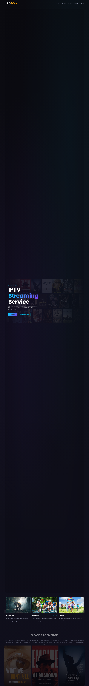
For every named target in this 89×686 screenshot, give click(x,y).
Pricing (70, 3)
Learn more (12, 314)
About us (64, 3)
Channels (57, 3)
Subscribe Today (24, 314)
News (82, 3)
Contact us (76, 3)
